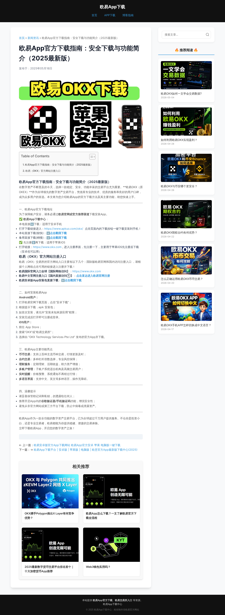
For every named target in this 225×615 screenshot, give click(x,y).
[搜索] (207, 35)
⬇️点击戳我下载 (56, 233)
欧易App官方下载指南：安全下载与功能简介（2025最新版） (59, 164)
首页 (94, 15)
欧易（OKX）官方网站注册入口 (42, 170)
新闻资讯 (33, 38)
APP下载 (109, 15)
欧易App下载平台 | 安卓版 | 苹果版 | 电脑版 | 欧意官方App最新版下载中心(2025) (85, 449)
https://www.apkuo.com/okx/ (63, 228)
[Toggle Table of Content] (91, 157)
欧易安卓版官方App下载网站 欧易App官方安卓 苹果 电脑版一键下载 (77, 445)
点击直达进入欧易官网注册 (93, 275)
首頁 (22, 38)
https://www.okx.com (47, 247)
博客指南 (128, 15)
